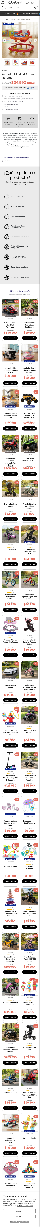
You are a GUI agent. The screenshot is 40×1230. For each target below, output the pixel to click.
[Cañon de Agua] (10, 851)
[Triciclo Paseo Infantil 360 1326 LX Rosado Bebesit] (29, 941)
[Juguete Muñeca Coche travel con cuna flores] (10, 805)
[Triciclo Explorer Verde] (10, 488)
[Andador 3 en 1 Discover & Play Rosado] (29, 353)
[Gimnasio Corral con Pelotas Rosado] (10, 1168)
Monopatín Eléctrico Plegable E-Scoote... (10, 778)
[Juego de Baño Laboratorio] (29, 987)
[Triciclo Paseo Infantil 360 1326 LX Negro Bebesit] (29, 534)
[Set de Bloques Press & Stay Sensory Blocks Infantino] (29, 1168)
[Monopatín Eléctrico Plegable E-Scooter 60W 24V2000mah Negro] (10, 760)
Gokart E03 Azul (10, 1093)
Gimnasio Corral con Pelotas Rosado (10, 1185)
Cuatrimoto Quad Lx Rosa (29, 731)
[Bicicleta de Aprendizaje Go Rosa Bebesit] (29, 670)
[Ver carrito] (36, 2)
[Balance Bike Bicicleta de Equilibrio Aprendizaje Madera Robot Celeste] (10, 579)
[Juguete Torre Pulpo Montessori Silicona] (10, 896)
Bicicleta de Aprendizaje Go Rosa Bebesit (29, 687)
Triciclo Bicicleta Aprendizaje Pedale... (29, 506)
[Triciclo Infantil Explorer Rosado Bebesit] (29, 624)
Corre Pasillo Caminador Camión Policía (10, 370)
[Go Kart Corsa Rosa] (10, 534)
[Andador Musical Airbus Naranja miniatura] (7, 62)
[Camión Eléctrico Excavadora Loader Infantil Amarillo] (10, 941)
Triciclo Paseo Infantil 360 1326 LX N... (29, 551)
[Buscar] (35, 8)
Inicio (6, 19)
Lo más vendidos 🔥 (11, 14)
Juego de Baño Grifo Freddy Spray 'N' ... (10, 732)
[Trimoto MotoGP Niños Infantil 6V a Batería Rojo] (29, 1077)
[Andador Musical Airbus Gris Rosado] (10, 624)
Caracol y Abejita (29, 1138)
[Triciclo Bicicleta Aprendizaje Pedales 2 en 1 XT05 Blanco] (29, 760)
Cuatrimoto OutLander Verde (29, 460)
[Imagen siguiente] (35, 40)
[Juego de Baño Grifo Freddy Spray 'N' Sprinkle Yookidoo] (10, 715)
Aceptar (19, 1211)
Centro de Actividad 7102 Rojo (10, 1140)
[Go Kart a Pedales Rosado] (10, 987)
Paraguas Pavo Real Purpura (29, 822)
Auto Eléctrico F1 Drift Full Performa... (10, 325)
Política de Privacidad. (25, 1206)
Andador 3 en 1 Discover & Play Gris (10, 415)
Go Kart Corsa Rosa (10, 550)
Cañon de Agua (10, 866)
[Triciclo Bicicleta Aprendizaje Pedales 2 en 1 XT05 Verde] (29, 488)
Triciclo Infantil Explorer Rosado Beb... (29, 642)
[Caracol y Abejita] (29, 1123)
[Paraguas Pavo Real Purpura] (29, 805)
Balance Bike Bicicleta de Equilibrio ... (29, 325)
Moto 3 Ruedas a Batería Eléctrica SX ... (29, 914)
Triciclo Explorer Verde (10, 505)
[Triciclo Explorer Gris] (29, 1032)
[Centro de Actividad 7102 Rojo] (10, 1123)
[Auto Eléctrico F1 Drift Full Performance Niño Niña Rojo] (10, 307)
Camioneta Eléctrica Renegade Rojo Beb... (11, 462)
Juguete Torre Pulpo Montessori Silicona (10, 914)
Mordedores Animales (29, 867)
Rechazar (19, 1217)
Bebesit (4, 71)
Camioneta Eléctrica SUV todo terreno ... (10, 1049)
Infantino (29, 862)
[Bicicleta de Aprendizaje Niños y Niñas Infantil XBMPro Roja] (29, 579)
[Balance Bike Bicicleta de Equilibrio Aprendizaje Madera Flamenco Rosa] (29, 307)
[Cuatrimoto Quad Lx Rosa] (29, 715)
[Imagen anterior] (4, 40)
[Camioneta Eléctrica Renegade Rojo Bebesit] (10, 443)
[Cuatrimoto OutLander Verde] (29, 443)
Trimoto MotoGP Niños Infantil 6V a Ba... (29, 1095)
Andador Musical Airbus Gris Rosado (10, 641)
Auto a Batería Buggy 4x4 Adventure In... (29, 415)
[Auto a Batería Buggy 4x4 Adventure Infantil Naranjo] (29, 398)
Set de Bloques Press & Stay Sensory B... (29, 1185)
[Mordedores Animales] (29, 851)
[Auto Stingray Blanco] (10, 670)
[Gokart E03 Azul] (10, 1077)
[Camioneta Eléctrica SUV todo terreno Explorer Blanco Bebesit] (10, 1032)
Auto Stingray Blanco (10, 686)
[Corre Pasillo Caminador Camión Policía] (10, 353)
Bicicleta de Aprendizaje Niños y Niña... (29, 597)
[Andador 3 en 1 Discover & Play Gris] (10, 398)
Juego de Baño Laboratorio (29, 1003)
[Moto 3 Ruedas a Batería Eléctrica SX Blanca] (29, 896)
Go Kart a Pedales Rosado (10, 1003)
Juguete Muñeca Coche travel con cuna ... (10, 823)
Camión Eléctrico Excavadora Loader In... (10, 959)
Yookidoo (10, 726)
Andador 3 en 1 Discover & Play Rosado (29, 370)
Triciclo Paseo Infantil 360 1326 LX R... (29, 959)
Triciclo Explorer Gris (29, 1048)
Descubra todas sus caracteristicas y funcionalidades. (20, 183)
